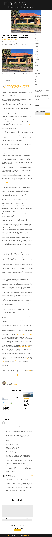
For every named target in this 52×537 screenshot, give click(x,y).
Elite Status (37, 56)
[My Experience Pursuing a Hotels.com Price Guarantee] (7, 397)
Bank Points (4, 374)
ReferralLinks (37, 70)
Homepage (37, 59)
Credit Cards (10, 374)
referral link (4, 145)
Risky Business (37, 71)
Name (7, 518)
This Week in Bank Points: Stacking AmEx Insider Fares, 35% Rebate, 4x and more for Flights (27, 404)
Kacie (7, 421)
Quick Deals (37, 67)
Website (27, 518)
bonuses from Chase (17, 181)
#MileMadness (37, 37)
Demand (36, 51)
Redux (36, 68)
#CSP (25, 374)
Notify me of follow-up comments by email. (18, 525)
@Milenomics (28, 370)
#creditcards (20, 374)
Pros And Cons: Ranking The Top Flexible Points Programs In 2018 (16, 85)
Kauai (36, 62)
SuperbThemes (26, 535)
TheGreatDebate (38, 79)
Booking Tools (37, 41)
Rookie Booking (37, 73)
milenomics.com (9, 535)
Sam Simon (8, 475)
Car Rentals (37, 45)
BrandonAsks (37, 43)
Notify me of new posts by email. (17, 528)
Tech (36, 78)
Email (17, 518)
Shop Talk (15, 374)
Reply (32, 475)
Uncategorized (37, 82)
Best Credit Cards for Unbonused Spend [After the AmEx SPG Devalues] (17, 276)
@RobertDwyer (5, 371)
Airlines (36, 38)
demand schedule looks (23, 329)
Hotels (36, 60)
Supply (36, 76)
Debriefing (36, 49)
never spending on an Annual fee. (25, 346)
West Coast (37, 84)
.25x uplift (26, 358)
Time (36, 81)
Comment (17, 504)
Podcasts (36, 65)
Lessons (36, 63)
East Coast (37, 52)
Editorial (36, 54)
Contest (36, 46)
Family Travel (37, 57)
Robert (4, 39)
